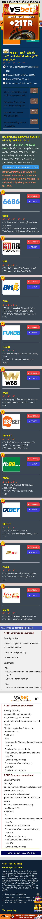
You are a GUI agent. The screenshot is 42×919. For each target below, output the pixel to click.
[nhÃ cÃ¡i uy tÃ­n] (21, 698)
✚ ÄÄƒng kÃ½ (33, 196)
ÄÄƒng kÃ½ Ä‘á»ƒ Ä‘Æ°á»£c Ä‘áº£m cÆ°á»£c (21, 167)
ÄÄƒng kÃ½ (34, 91)
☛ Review (33, 201)
